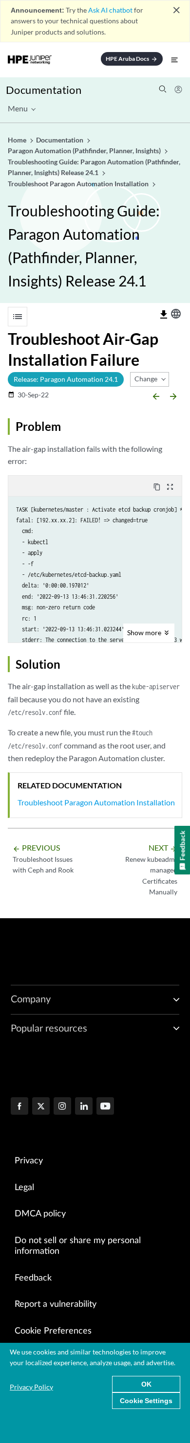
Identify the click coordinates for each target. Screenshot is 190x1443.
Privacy (29, 1161)
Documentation (43, 89)
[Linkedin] (84, 1107)
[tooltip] (164, 315)
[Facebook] (19, 1107)
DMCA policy (40, 1214)
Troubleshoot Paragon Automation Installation (96, 802)
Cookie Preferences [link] (53, 1331)
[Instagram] (62, 1107)
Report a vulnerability (55, 1304)
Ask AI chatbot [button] (110, 10)
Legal (24, 1187)
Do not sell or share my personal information (78, 1246)
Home (18, 140)
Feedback (33, 1278)
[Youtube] (105, 1107)
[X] (41, 1107)
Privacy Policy (31, 1386)
